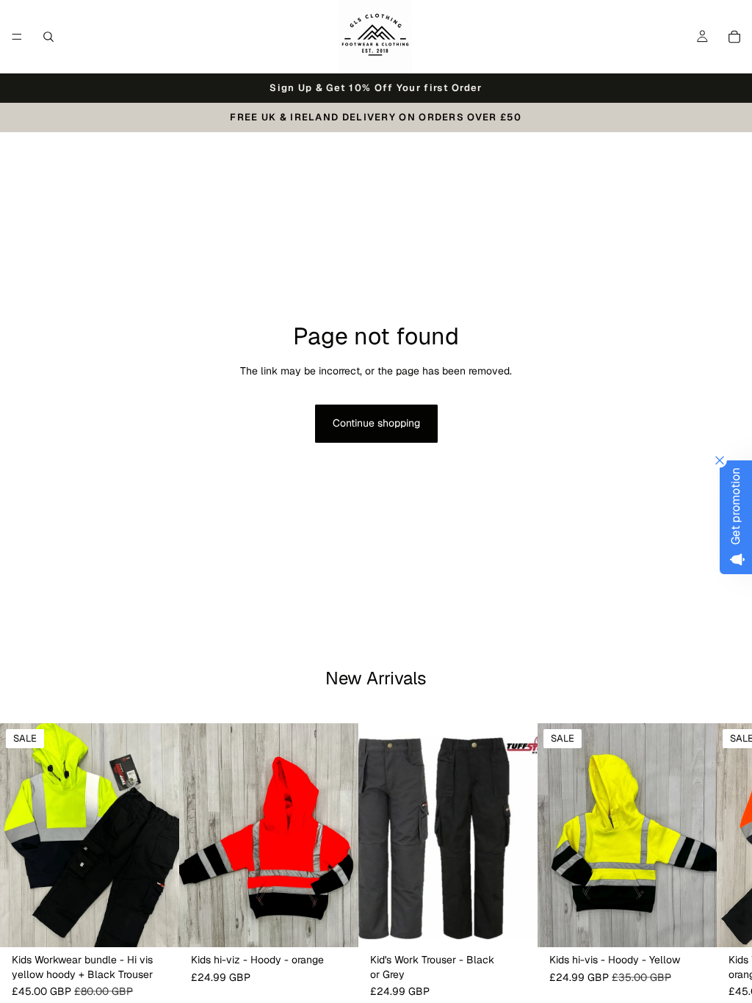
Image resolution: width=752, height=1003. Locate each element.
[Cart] (734, 37)
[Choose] (156, 925)
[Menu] (17, 37)
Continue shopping (376, 423)
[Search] (48, 37)
